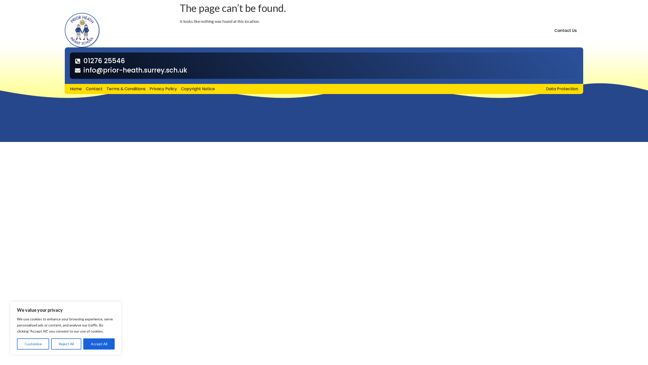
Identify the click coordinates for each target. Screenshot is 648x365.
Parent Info (223, 30)
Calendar (318, 30)
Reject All (66, 344)
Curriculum (259, 30)
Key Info (189, 30)
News (289, 30)
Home (132, 30)
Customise (33, 344)
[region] (66, 328)
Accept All (99, 344)
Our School (157, 30)
